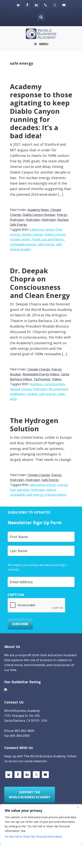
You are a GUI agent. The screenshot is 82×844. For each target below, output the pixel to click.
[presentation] (37, 605)
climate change (32, 234)
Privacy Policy (28, 569)
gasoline (23, 490)
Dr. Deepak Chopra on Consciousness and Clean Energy (40, 283)
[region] (41, 824)
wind (13, 399)
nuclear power (20, 239)
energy (63, 485)
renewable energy (23, 244)
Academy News (38, 210)
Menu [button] (43, 44)
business (36, 384)
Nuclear (63, 220)
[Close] (78, 807)
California (37, 229)
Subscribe (20, 624)
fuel (12, 490)
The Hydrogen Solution (34, 424)
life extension (58, 389)
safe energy (45, 244)
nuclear (32, 394)
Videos (57, 379)
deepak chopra (20, 389)
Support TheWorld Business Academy (29, 794)
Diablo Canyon (54, 234)
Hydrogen (17, 220)
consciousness (54, 384)
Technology (42, 379)
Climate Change (38, 369)
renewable (17, 495)
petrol (51, 490)
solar (61, 394)
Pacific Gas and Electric (48, 239)
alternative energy (43, 485)
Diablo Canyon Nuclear (39, 215)
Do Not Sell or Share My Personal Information (33, 836)
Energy (62, 215)
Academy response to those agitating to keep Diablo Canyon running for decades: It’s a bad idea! (41, 111)
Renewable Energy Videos (41, 374)
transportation (55, 495)
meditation (17, 394)
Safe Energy (18, 224)
